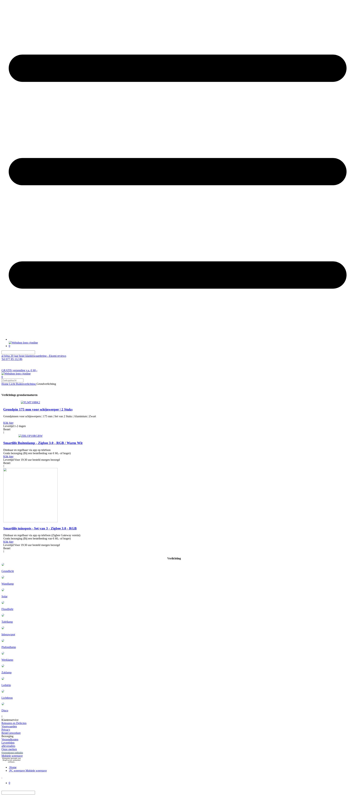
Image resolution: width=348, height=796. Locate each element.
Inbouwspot (8, 634)
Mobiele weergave (12, 755)
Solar (4, 596)
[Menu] (178, 339)
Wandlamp (7, 583)
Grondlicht (7, 571)
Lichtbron (7, 697)
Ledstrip (6, 685)
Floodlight (7, 609)
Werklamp (7, 659)
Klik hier (8, 422)
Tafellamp (7, 621)
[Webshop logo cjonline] (23, 342)
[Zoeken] (37, 352)
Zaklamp (6, 672)
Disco (4, 710)
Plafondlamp (8, 647)
